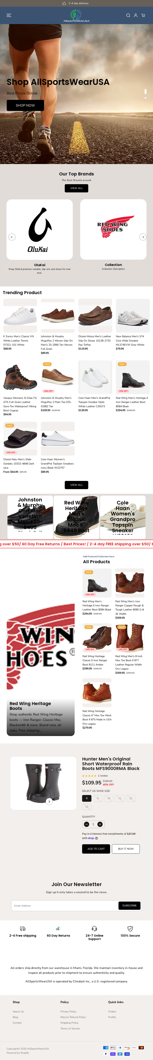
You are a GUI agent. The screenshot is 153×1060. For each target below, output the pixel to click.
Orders (112, 1011)
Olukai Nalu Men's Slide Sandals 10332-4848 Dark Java (18, 464)
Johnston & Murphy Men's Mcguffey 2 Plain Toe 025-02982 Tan (56, 402)
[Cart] (143, 15)
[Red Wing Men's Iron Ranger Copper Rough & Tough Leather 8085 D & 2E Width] (129, 583)
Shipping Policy (69, 1023)
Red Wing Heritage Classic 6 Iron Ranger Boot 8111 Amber (94, 660)
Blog (15, 1017)
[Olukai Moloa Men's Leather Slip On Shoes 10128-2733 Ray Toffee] (95, 316)
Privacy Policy (68, 1011)
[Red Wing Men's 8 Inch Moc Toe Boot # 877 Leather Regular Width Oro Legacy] (129, 637)
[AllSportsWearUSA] (76, 15)
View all (76, 485)
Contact (17, 1023)
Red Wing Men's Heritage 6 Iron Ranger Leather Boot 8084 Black (132, 402)
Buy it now (126, 849)
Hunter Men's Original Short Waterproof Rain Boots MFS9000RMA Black (111, 763)
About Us (18, 1011)
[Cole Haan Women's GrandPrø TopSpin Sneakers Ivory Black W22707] (58, 439)
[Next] (142, 237)
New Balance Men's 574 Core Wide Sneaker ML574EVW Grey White (130, 341)
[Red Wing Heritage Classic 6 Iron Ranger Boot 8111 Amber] (97, 637)
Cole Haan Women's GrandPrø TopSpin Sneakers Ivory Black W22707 (57, 464)
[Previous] (11, 237)
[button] (9, 15)
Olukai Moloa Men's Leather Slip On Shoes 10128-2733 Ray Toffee (94, 341)
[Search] (128, 15)
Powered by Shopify (18, 1053)
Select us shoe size (96, 791)
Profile (112, 1017)
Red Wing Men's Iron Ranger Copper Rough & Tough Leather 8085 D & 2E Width (129, 608)
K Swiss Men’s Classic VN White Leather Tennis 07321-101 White (18, 341)
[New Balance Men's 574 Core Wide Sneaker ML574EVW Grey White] (133, 316)
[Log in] (135, 15)
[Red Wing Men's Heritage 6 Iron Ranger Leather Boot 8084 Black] (133, 377)
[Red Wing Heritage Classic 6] (97, 692)
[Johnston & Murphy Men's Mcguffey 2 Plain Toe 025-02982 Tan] (58, 377)
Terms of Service (70, 1028)
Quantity (88, 817)
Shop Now (25, 105)
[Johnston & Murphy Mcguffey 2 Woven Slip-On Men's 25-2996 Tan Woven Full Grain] (58, 316)
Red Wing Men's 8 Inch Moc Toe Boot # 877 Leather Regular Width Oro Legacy (128, 662)
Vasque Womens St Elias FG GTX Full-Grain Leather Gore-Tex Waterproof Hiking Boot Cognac (20, 404)
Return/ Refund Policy (73, 1017)
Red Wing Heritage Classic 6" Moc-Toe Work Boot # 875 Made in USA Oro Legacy (97, 717)
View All (76, 188)
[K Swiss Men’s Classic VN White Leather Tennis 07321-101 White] (20, 316)
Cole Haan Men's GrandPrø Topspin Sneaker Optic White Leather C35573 (94, 402)
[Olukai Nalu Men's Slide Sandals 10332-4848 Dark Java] (20, 439)
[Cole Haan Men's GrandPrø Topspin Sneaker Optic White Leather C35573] (95, 377)
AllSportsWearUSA (38, 1048)
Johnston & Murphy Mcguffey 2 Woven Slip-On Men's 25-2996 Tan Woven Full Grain (57, 343)
